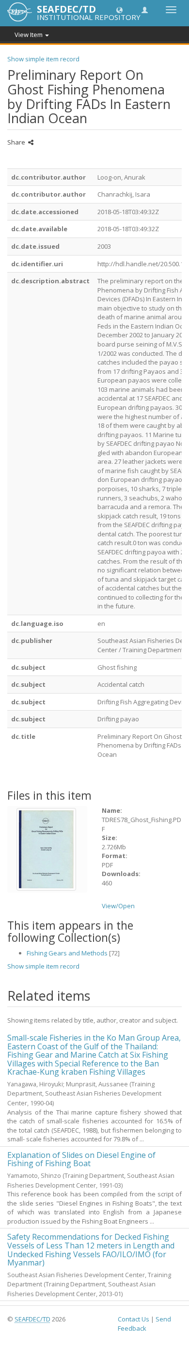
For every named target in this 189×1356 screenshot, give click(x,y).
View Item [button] (29, 34)
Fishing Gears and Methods (67, 953)
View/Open (118, 905)
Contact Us (133, 1319)
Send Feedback (144, 1324)
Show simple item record (43, 59)
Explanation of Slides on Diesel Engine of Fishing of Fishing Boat (81, 1159)
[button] (119, 9)
